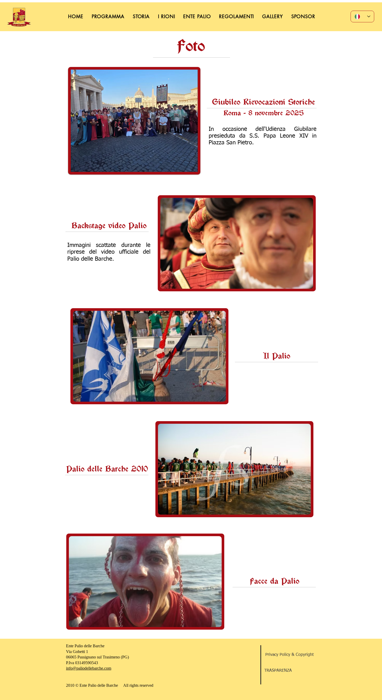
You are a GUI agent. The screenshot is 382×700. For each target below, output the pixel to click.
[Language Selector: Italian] (362, 16)
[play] (300, 284)
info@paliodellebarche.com (88, 668)
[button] (237, 243)
